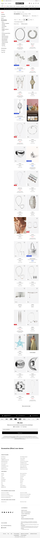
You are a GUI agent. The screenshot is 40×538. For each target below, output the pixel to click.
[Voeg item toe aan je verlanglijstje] (24, 27)
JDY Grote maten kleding (24, 461)
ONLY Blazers (3, 456)
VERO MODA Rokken (4, 461)
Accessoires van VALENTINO (24, 497)
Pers (8, 533)
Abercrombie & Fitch (23, 473)
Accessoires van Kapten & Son (6, 497)
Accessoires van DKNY (23, 492)
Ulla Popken (22, 479)
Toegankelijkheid (16, 535)
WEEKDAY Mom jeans (23, 467)
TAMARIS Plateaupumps (5, 459)
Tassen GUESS (22, 458)
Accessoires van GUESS (5, 492)
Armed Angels (3, 479)
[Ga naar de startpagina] (6, 508)
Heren (6, 3)
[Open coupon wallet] (29, 3)
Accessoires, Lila (3, 501)
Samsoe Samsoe (22, 485)
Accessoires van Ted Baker (5, 494)
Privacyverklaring (16, 533)
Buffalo (21, 482)
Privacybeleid (13, 437)
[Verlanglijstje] (36, 3)
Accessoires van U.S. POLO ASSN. (25, 494)
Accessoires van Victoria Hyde (25, 495)
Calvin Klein (22, 476)
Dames (2, 3)
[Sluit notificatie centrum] (33, 3)
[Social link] (2, 512)
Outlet (4, 0)
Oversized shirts (3, 467)
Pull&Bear (2, 485)
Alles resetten (24, 23)
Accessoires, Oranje (23, 501)
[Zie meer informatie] (20, 72)
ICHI (1, 482)
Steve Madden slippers (23, 456)
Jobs (11, 533)
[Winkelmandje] (38, 3)
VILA (2, 476)
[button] (26, 16)
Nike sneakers (3, 458)
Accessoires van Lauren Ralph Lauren (7, 495)
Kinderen (9, 3)
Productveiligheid (23, 535)
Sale (20, 19)
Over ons (4, 533)
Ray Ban (2, 473)
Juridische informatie (33, 533)
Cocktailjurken (22, 459)
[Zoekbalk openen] (37, 6)
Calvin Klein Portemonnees (24, 464)
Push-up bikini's (3, 464)
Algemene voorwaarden (24, 533)
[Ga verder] (36, 6)
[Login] (31, 3)
